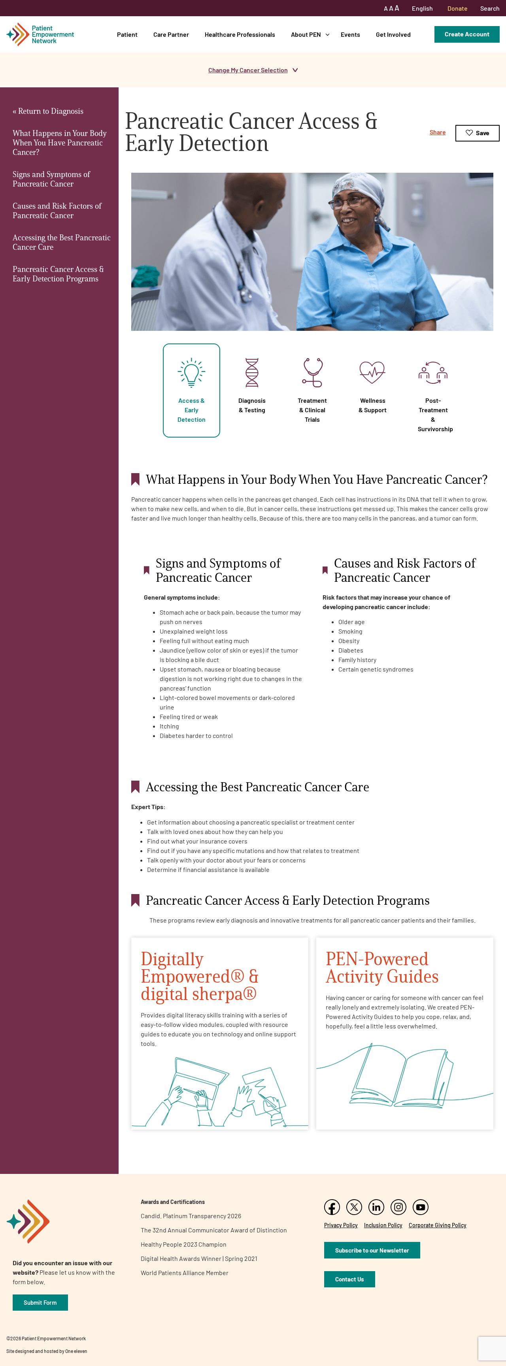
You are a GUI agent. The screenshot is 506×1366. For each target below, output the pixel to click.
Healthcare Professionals (240, 34)
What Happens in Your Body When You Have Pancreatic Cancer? (60, 142)
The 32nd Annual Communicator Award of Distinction (214, 1230)
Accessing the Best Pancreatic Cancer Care (62, 242)
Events (350, 34)
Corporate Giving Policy (437, 1225)
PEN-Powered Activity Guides (382, 967)
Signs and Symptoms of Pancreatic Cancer (51, 179)
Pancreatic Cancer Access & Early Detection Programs (58, 273)
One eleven (76, 1351)
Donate (457, 8)
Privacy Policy (341, 1225)
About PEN (306, 34)
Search (490, 8)
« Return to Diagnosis (48, 111)
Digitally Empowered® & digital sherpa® (200, 976)
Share (438, 132)
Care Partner (171, 34)
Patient (127, 34)
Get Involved (393, 34)
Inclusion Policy (383, 1225)
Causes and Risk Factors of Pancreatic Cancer (57, 210)
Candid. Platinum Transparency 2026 (191, 1215)
